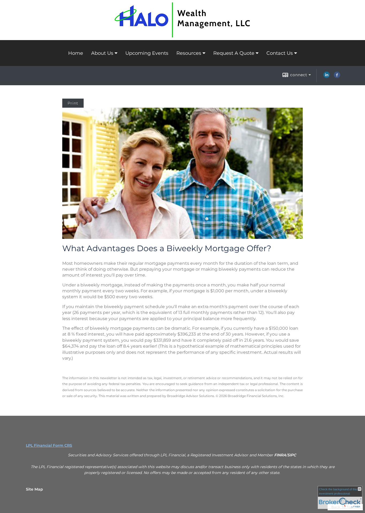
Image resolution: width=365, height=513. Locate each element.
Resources (188, 53)
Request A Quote (233, 53)
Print (73, 103)
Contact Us (279, 53)
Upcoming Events (146, 53)
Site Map (34, 489)
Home (75, 53)
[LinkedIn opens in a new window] (326, 76)
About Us (102, 53)
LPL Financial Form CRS (49, 445)
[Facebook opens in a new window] (337, 76)
